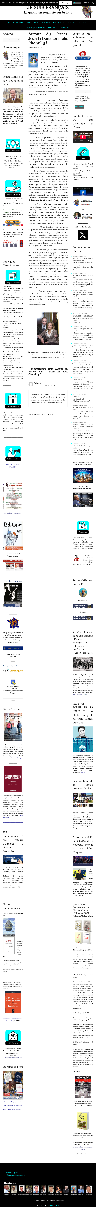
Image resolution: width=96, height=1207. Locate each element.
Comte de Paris (32, 23)
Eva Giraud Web (53, 1205)
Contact (8, 1170)
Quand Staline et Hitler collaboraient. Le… (83, 295)
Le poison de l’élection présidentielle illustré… (83, 382)
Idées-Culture (81, 23)
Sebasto (37, 383)
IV (80, 896)
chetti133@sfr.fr (77, 694)
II (75, 896)
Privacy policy (89, 3)
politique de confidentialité (81, 101)
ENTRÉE (83, 772)
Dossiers (51, 28)
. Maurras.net (77, 175)
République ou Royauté (36, 28)
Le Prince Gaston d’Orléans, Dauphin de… (83, 426)
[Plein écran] (91, 141)
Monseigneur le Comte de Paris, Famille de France (48, 352)
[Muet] (89, 141)
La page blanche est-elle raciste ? (83, 259)
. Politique (76, 171)
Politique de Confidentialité (15, 1175)
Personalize (77, 3)
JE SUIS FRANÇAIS (48, 7)
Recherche (65, 28)
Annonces (46, 23)
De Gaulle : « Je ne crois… (83, 329)
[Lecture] (75, 141)
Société (56, 23)
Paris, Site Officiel (86, 164)
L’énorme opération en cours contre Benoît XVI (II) (49, 357)
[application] (83, 137)
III (77, 896)
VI (85, 896)
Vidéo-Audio (67, 23)
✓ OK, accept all (65, 3)
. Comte (75, 164)
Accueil (11, 23)
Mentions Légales (12, 1172)
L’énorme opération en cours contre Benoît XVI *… (49, 355)
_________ (13, 762)
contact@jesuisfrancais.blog (13, 1057)
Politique (19, 23)
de (79, 164)
